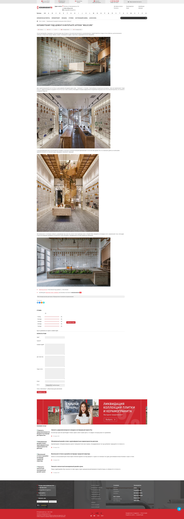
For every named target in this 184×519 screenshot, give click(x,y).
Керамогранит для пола (96, 487)
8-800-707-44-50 (114, 2)
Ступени (71, 18)
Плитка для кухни (95, 492)
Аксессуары (92, 18)
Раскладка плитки (117, 499)
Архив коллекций (95, 507)
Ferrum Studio (144, 513)
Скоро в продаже (95, 504)
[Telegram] (38, 302)
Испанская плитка (95, 496)
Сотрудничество (137, 490)
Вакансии (115, 489)
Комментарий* (40, 344)
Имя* (38, 337)
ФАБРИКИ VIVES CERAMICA (52, 292)
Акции (135, 488)
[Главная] (37, 21)
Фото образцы (116, 500)
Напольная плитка (95, 494)
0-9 (45, 13)
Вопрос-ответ (137, 498)
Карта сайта (136, 500)
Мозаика (64, 18)
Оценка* (39, 340)
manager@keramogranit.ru (70, 10)
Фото (38, 385)
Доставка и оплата (138, 493)
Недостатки (40, 369)
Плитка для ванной (95, 489)
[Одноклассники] (42, 302)
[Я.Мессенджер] (44, 302)
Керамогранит (56, 18)
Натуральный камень (81, 18)
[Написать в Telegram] (179, 509)
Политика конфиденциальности (44, 513)
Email (38, 381)
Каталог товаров (95, 485)
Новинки (93, 502)
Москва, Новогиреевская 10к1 (46, 485)
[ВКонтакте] (40, 302)
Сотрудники (116, 491)
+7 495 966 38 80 (114, 1)
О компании (116, 485)
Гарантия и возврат (138, 495)
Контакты (115, 493)
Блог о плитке (116, 496)
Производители (137, 485)
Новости (115, 487)
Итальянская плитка (96, 498)
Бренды (39, 13)
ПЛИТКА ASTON (43, 289)
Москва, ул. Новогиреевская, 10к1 (71, 6)
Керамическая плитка (43, 18)
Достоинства (40, 356)
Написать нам (42, 498)
